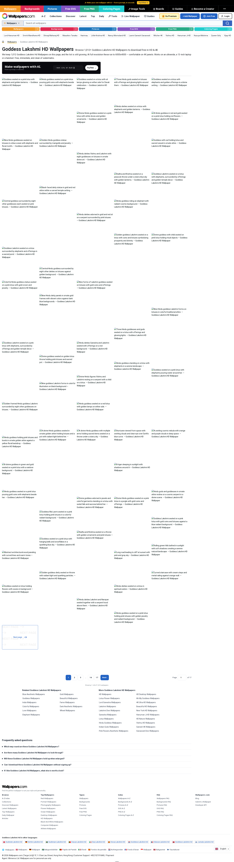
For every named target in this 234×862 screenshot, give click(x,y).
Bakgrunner (160, 850)
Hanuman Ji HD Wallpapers (147, 715)
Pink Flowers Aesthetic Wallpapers (113, 731)
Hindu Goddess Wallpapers (110, 723)
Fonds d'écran (133, 850)
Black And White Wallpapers (52, 822)
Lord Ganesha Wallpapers (110, 702)
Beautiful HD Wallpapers (146, 706)
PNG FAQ (160, 812)
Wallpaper (36, 850)
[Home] (3, 42)
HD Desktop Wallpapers (146, 694)
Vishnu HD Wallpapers (145, 723)
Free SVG (70, 8)
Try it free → (143, 3)
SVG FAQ (160, 808)
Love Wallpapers (29, 710)
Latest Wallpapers (9, 808)
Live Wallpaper (132, 16)
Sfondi (83, 850)
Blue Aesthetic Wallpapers (33, 694)
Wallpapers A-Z (124, 798)
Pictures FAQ (162, 805)
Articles (5, 818)
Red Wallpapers (47, 798)
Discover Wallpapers (10, 805)
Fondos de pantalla (98, 850)
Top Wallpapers (8, 812)
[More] (225, 9)
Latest (83, 16)
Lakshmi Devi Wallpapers (109, 710)
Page (175, 677)
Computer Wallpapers (49, 825)
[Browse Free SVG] (153, 29)
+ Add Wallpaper (190, 16)
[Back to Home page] (18, 16)
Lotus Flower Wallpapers (109, 698)
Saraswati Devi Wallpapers (147, 731)
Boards (160, 8)
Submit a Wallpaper (203, 802)
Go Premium (171, 16)
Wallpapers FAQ (163, 798)
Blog (197, 798)
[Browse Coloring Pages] (230, 29)
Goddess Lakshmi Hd (139, 842)
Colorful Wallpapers (30, 706)
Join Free (211, 16)
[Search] (227, 23)
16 (91, 677)
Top (93, 16)
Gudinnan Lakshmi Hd (57, 842)
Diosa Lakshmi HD (118, 842)
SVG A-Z (121, 808)
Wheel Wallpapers (67, 710)
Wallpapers (10, 8)
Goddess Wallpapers (31, 698)
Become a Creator (204, 8)
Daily (101, 16)
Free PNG (89, 8)
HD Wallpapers (105, 694)
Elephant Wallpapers (31, 715)
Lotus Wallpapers (106, 719)
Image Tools (138, 8)
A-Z (44, 16)
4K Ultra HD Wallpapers (146, 702)
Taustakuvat (174, 850)
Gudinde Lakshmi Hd (14, 842)
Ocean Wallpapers (48, 812)
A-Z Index (6, 798)
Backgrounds (32, 8)
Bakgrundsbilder (51, 850)
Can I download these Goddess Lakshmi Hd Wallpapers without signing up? (37, 765)
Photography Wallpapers (51, 805)
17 (97, 677)
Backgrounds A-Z (125, 802)
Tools (114, 16)
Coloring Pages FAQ (165, 815)
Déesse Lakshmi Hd (161, 842)
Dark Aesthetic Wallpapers (71, 706)
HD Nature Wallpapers (145, 719)
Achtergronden (117, 850)
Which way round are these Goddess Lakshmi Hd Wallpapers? (31, 747)
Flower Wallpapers (48, 808)
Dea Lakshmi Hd (98, 842)
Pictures (52, 8)
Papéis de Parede (69, 850)
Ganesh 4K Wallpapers (145, 727)
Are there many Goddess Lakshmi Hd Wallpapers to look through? (33, 753)
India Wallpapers (29, 702)
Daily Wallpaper (8, 815)
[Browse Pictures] (114, 29)
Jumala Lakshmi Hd (205, 842)
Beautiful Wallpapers (69, 698)
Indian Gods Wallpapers (109, 727)
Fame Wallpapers (67, 702)
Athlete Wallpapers (48, 829)
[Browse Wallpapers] (37, 29)
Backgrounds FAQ (164, 802)
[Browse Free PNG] (191, 29)
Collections (56, 16)
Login (227, 16)
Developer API (201, 805)
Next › (104, 677)
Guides (179, 8)
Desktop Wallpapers (49, 815)
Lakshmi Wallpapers (107, 706)
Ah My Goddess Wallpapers (148, 698)
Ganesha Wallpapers (107, 715)
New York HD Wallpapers (146, 710)
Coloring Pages (111, 8)
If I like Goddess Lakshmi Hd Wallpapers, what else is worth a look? (34, 771)
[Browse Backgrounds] (76, 29)
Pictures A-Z (123, 805)
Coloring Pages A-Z (126, 815)
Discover (70, 16)
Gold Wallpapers (67, 694)
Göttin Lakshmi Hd (35, 842)
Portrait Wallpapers (48, 802)
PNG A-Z (121, 812)
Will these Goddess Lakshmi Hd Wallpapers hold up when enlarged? (34, 759)
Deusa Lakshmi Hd (78, 842)
